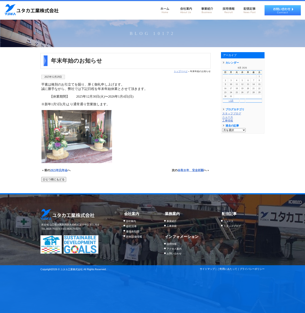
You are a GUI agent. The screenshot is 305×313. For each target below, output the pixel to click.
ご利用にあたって (227, 269)
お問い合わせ (283, 10)
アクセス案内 (174, 248)
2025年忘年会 (59, 170)
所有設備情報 (134, 236)
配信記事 (249, 9)
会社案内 (186, 9)
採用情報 (228, 9)
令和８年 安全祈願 (191, 170)
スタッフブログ (231, 113)
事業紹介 (207, 9)
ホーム (165, 9)
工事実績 (172, 226)
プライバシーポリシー (252, 269)
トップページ (181, 71)
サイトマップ (207, 269)
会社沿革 (131, 226)
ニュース (227, 117)
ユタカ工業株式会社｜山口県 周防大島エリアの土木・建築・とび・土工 (31, 9)
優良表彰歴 (132, 231)
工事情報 (227, 120)
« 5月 (231, 100)
